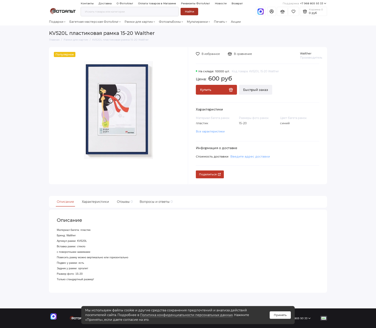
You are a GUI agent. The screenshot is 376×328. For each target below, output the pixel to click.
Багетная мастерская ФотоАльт (93, 22)
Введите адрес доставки (250, 156)
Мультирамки (197, 22)
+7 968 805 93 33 (303, 3)
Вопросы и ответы (156, 202)
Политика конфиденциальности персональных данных (186, 315)
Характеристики (95, 202)
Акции (236, 22)
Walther (305, 53)
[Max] (261, 11)
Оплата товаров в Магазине (157, 3)
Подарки (56, 22)
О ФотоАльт (125, 3)
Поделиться (208, 174)
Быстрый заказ (255, 90)
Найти (189, 11)
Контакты (87, 3)
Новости (221, 3)
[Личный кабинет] (271, 11)
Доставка (105, 3)
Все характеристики (210, 131)
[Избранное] (293, 11)
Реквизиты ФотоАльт (195, 3)
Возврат (237, 3)
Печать (219, 22)
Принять (280, 315)
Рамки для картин (139, 22)
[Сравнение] (282, 11)
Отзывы (124, 202)
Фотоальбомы (170, 22)
